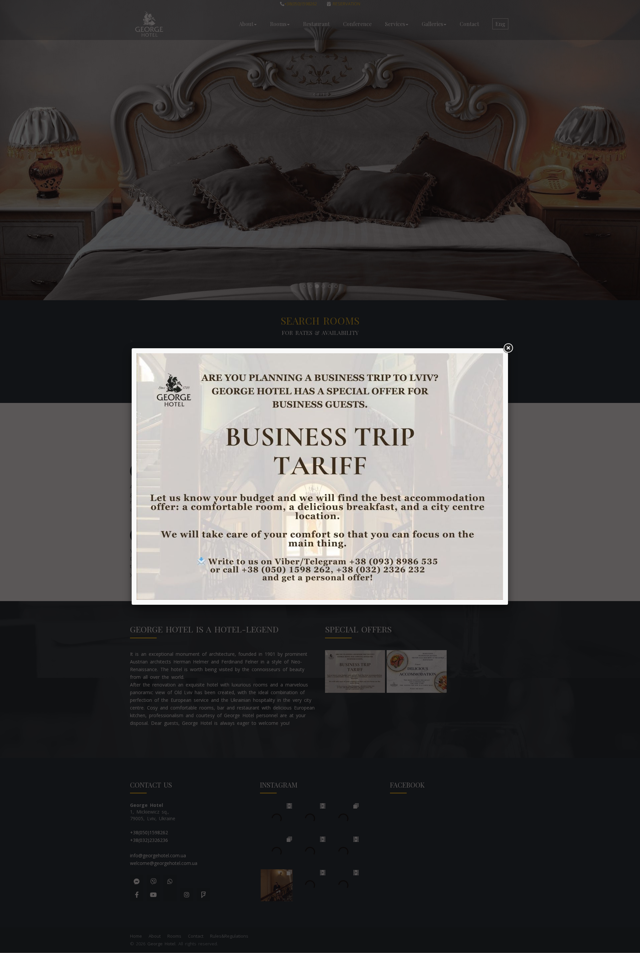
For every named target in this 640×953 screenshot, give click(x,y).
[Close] (508, 348)
